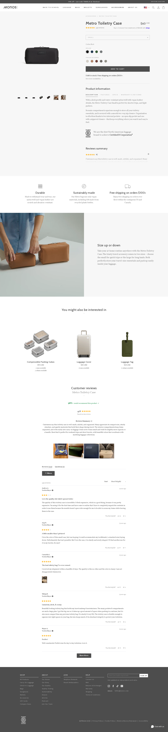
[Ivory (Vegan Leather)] (87, 61)
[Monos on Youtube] (122, 686)
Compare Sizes (25, 704)
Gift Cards (24, 701)
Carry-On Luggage (27, 682)
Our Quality (46, 685)
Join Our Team (47, 704)
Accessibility (143, 721)
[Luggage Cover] (84, 340)
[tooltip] (91, 421)
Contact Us (90, 679)
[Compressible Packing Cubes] (40, 340)
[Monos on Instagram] (109, 686)
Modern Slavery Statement (127, 721)
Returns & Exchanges (93, 685)
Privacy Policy (97, 721)
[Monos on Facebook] (113, 686)
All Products (24, 679)
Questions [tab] (59, 467)
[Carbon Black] (87, 51)
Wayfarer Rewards (70, 679)
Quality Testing (47, 688)
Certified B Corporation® (121, 135)
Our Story (45, 682)
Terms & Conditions (93, 695)
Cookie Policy (110, 721)
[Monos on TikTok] (117, 687)
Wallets (22, 695)
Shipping (89, 692)
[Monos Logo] (10, 7)
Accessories (91, 16)
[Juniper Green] (96, 51)
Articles (45, 698)
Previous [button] (11, 50)
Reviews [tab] (47, 467)
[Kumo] (105, 61)
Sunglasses (24, 692)
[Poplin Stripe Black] (101, 61)
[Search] (153, 8)
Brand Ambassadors (71, 682)
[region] (84, 451)
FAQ (87, 682)
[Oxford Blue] (92, 51)
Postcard (45, 701)
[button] (90, 154)
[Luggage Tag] (127, 340)
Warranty (89, 688)
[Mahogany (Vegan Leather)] (96, 61)
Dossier (44, 695)
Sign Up (143, 675)
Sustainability (47, 692)
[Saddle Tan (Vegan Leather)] (92, 61)
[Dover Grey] (101, 51)
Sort (106, 482)
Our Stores (46, 679)
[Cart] (163, 7)
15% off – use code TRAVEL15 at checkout (84, 2)
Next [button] (71, 50)
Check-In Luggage (27, 685)
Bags (22, 688)
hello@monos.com (122, 691)
